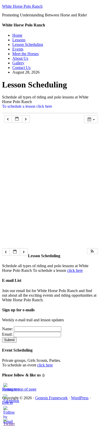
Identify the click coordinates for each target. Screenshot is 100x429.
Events (17, 49)
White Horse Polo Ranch (22, 6)
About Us (20, 58)
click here (75, 270)
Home (17, 35)
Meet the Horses (25, 54)
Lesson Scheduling (27, 44)
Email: (7, 334)
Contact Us (21, 67)
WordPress (79, 398)
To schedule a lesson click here (27, 106)
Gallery (18, 63)
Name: (7, 329)
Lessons (18, 40)
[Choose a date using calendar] (17, 119)
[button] (92, 251)
